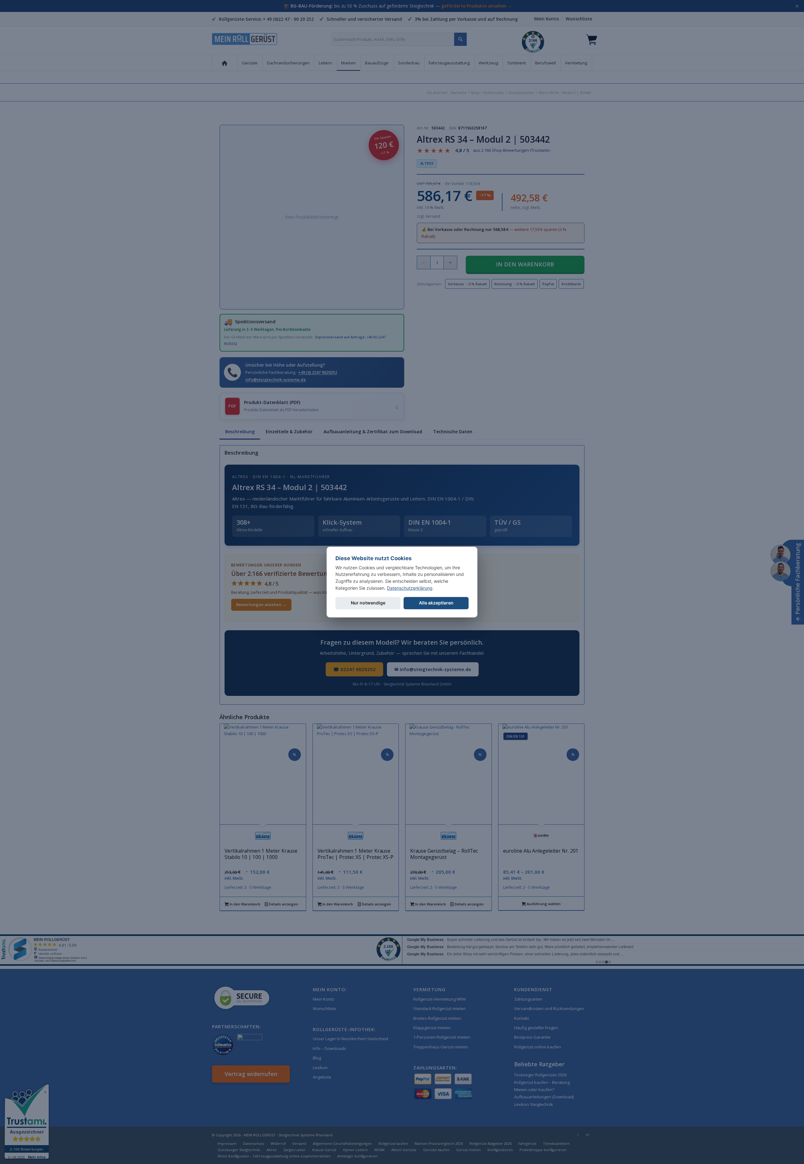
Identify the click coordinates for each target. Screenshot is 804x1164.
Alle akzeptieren (436, 603)
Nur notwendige (368, 603)
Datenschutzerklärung (409, 588)
